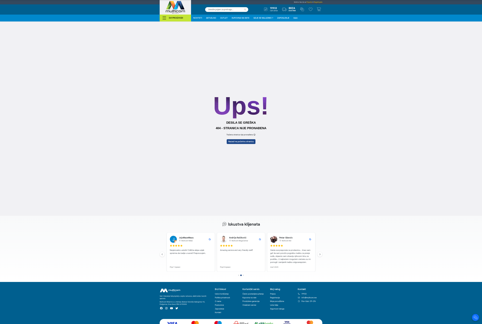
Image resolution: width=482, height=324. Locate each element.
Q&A (295, 18)
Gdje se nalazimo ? (263, 18)
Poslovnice (219, 305)
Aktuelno (211, 18)
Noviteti (197, 18)
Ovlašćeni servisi (249, 305)
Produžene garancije (251, 301)
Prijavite (309, 2)
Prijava (273, 294)
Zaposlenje (283, 18)
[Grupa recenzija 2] (241, 275)
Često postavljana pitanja (253, 294)
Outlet (224, 18)
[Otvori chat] (475, 317)
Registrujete (318, 2)
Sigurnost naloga (277, 309)
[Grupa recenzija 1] (238, 275)
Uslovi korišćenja (222, 294)
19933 (304, 294)
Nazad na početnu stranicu (241, 141)
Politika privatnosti (222, 298)
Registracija (275, 298)
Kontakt (218, 312)
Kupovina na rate (240, 18)
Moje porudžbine (277, 301)
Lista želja (274, 305)
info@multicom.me (309, 298)
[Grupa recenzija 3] (243, 275)
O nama (218, 301)
